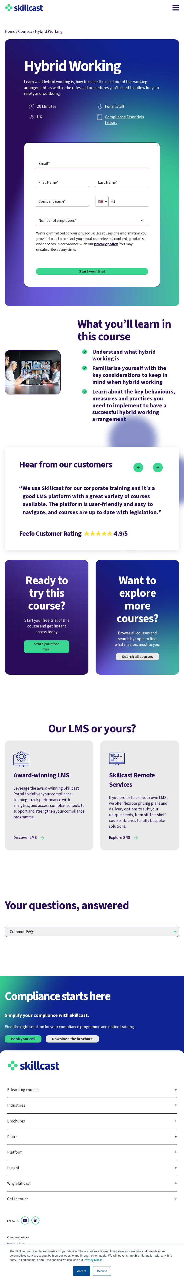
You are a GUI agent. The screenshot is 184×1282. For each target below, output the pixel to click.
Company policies (18, 1237)
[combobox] (92, 220)
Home (10, 31)
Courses (25, 31)
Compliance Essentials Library (124, 120)
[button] (138, 468)
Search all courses (137, 656)
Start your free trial (46, 646)
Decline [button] (102, 1271)
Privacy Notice (93, 1260)
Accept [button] (81, 1271)
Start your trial (92, 271)
